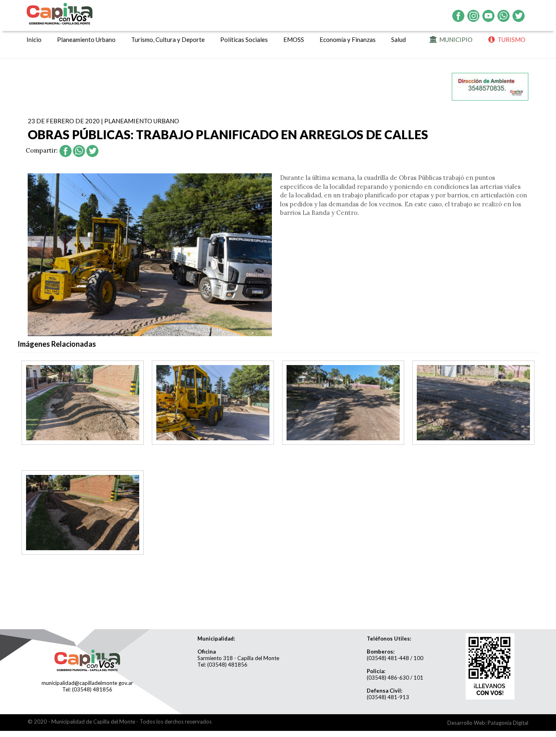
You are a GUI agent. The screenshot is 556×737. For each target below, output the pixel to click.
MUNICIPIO (455, 39)
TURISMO (510, 39)
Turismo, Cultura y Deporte (168, 39)
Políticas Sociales (244, 39)
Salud (398, 39)
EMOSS (293, 39)
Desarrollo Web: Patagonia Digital (487, 723)
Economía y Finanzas (348, 39)
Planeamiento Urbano (86, 39)
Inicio (34, 39)
